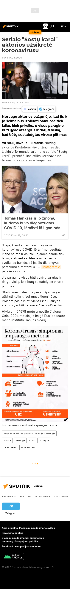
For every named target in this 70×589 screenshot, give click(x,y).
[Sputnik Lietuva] (11, 27)
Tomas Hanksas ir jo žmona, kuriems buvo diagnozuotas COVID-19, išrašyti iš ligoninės (32, 223)
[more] (64, 235)
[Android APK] (13, 557)
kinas (32, 440)
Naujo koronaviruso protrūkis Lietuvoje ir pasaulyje (29, 433)
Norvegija (44, 440)
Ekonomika (42, 496)
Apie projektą (10, 528)
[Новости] (29, 109)
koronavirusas (28, 447)
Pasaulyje (20, 440)
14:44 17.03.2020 (12, 57)
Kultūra (7, 440)
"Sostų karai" (10, 447)
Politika (25, 496)
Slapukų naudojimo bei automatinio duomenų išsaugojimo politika (23, 539)
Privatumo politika (12, 533)
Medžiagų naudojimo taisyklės (37, 528)
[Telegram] (46, 109)
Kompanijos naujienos (28, 546)
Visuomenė (61, 496)
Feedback (7, 546)
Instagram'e (51, 267)
